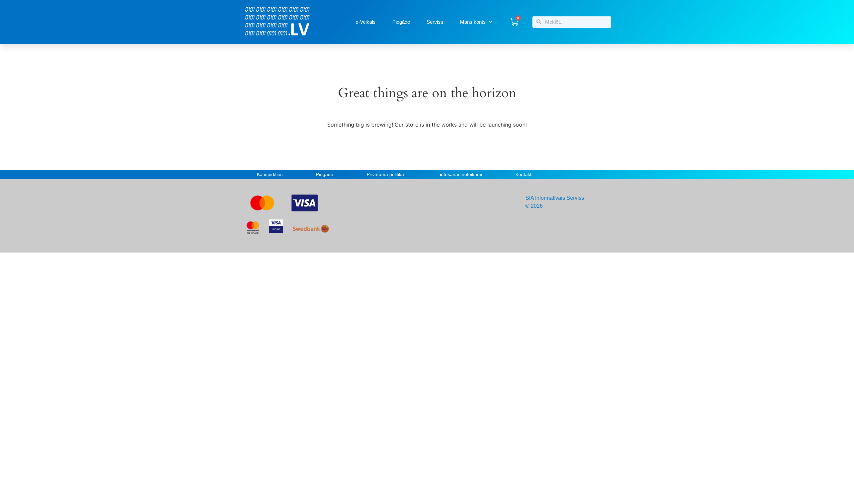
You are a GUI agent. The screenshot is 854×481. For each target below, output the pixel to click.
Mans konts (473, 22)
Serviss (435, 22)
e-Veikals (366, 22)
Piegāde (401, 22)
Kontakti (523, 174)
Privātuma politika (385, 174)
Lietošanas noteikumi (459, 174)
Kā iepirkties (270, 174)
